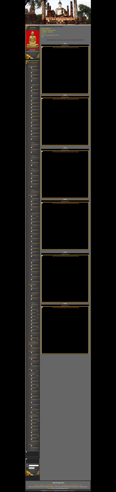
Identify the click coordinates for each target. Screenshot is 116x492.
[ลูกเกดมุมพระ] (32, 48)
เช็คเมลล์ (49, 488)
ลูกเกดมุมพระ (50, 490)
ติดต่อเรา (62, 24)
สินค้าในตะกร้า (57, 485)
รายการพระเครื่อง (36, 24)
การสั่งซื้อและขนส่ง (65, 485)
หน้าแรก (28, 24)
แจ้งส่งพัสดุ (45, 24)
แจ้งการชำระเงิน (54, 24)
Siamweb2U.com (71, 490)
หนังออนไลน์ (41, 485)
